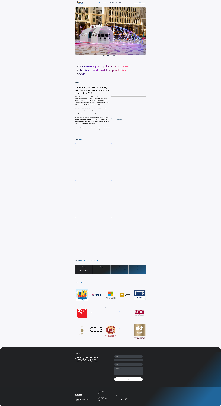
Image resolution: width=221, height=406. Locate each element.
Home (99, 2)
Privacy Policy (101, 391)
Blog (117, 2)
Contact (121, 2)
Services (104, 2)
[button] (106, 2)
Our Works (111, 2)
